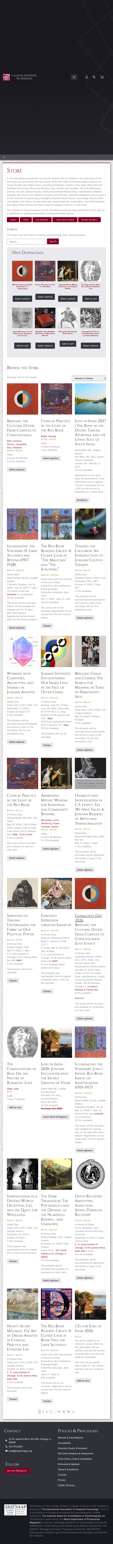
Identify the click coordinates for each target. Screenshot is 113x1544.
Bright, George (48, 436)
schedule (11, 594)
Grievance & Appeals (69, 1464)
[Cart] (102, 77)
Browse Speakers (89, 219)
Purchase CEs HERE (51, 1108)
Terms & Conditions (68, 1469)
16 (68, 1411)
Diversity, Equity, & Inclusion (72, 1448)
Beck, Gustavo (14, 440)
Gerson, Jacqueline (17, 444)
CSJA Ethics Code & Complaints (75, 1458)
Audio (13, 219)
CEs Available (42, 219)
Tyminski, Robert (49, 826)
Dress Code (26, 834)
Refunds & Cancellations (70, 1437)
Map (50, 718)
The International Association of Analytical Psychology (70, 1509)
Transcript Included (65, 219)
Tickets (47, 625)
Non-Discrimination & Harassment (75, 1453)
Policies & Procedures (78, 1431)
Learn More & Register (55, 1116)
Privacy (62, 1480)
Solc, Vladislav (14, 447)
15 (63, 1411)
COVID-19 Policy (66, 1485)
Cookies (62, 1474)
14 (59, 1411)
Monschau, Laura (50, 820)
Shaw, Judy (13, 1088)
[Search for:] (26, 242)
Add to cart (91, 298)
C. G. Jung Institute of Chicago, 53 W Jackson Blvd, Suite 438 (90, 1247)
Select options (22, 298)
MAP (19, 960)
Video (25, 219)
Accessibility (64, 1443)
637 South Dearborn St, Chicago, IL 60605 (54, 1253)
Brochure (82, 500)
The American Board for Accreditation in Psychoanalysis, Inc (73, 1515)
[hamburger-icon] (74, 77)
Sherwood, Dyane (50, 823)
